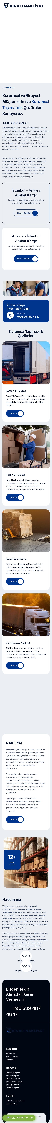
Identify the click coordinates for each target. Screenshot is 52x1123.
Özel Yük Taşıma (12, 1088)
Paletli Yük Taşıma (13, 1079)
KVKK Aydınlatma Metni (15, 1101)
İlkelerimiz (10, 1059)
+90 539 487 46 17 (24, 1118)
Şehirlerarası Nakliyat (14, 1082)
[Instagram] (7, 1039)
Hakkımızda (10, 1054)
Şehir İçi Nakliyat (12, 1085)
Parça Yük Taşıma (13, 1073)
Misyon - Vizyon (12, 1057)
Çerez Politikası (12, 1104)
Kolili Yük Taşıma (12, 1076)
